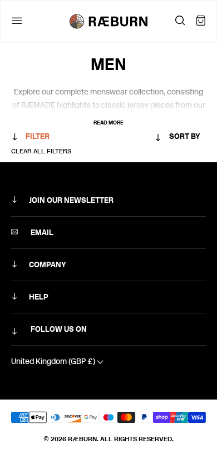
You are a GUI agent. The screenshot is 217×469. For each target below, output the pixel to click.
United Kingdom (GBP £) (54, 361)
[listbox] (156, 138)
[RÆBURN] (108, 21)
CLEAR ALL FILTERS (41, 151)
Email (41, 232)
